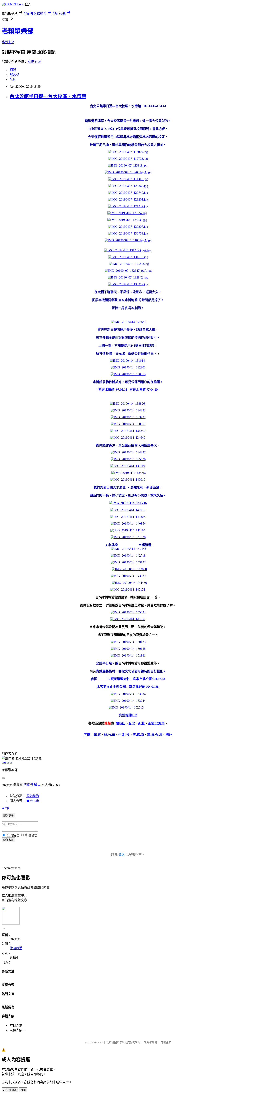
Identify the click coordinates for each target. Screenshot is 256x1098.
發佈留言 (8, 839)
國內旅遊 (32, 796)
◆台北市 (32, 801)
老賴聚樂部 (18, 31)
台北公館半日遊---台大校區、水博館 (48, 96)
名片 (13, 79)
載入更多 (8, 815)
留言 (37, 785)
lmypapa (7, 762)
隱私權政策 (150, 1042)
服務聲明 (166, 1042)
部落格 (14, 74)
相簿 (13, 70)
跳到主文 (8, 42)
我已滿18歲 (9, 1090)
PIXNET (98, 1042)
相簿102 (131, 715)
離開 (23, 1090)
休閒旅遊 (34, 62)
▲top (5, 808)
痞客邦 (28, 785)
